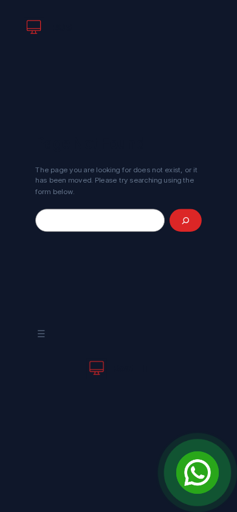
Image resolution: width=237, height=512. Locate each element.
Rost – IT (73, 27)
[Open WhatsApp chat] (197, 472)
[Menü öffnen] (41, 334)
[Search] (186, 220)
